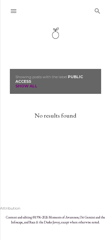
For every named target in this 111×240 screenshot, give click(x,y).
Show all (26, 86)
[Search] (97, 10)
